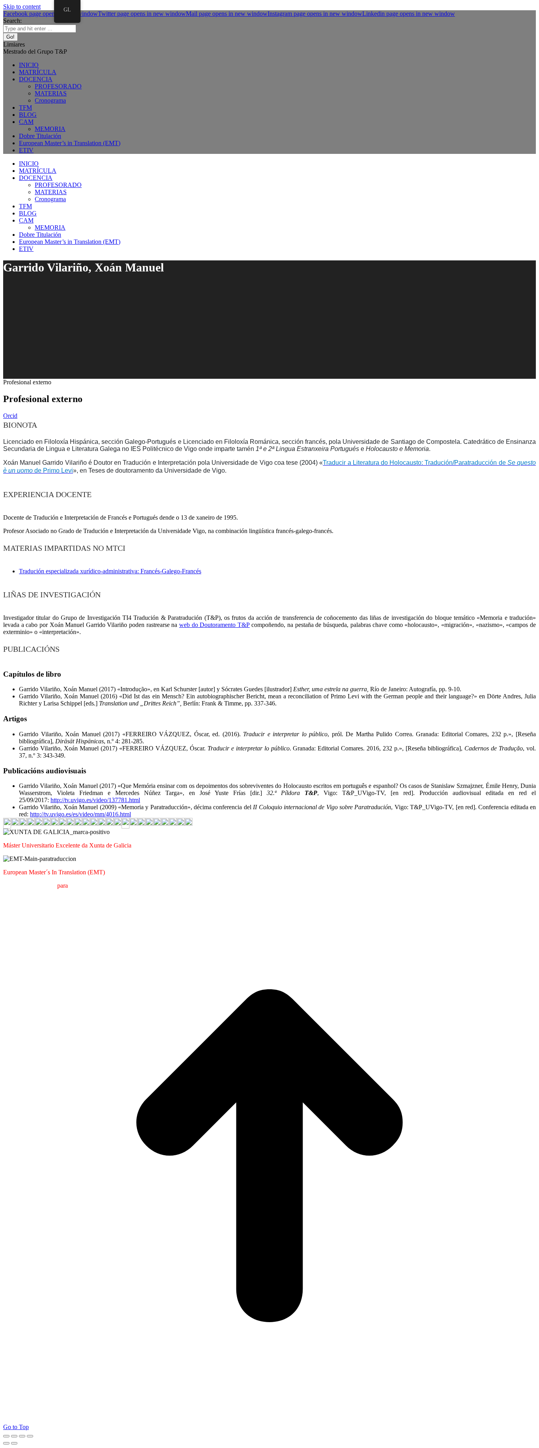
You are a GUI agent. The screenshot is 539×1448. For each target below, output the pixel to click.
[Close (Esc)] (6, 1436)
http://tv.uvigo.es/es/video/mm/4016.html (80, 814)
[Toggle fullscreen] (22, 1436)
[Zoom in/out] (30, 1436)
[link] (415, 462)
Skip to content (22, 6)
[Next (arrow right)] (14, 1443)
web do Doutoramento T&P (214, 624)
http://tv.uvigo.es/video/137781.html (95, 800)
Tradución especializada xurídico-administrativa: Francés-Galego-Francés (110, 571)
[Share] (14, 1436)
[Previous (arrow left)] (6, 1443)
